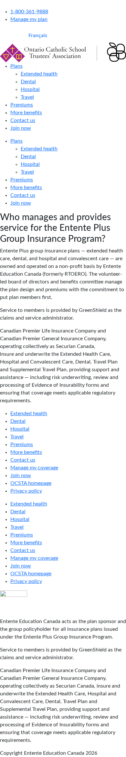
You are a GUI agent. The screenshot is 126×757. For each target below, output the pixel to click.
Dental (28, 81)
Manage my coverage (34, 467)
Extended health (39, 74)
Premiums (21, 104)
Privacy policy (26, 491)
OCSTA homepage (30, 483)
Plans (16, 66)
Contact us (22, 120)
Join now (20, 128)
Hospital (30, 89)
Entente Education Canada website (39, 3)
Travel (27, 97)
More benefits (26, 112)
